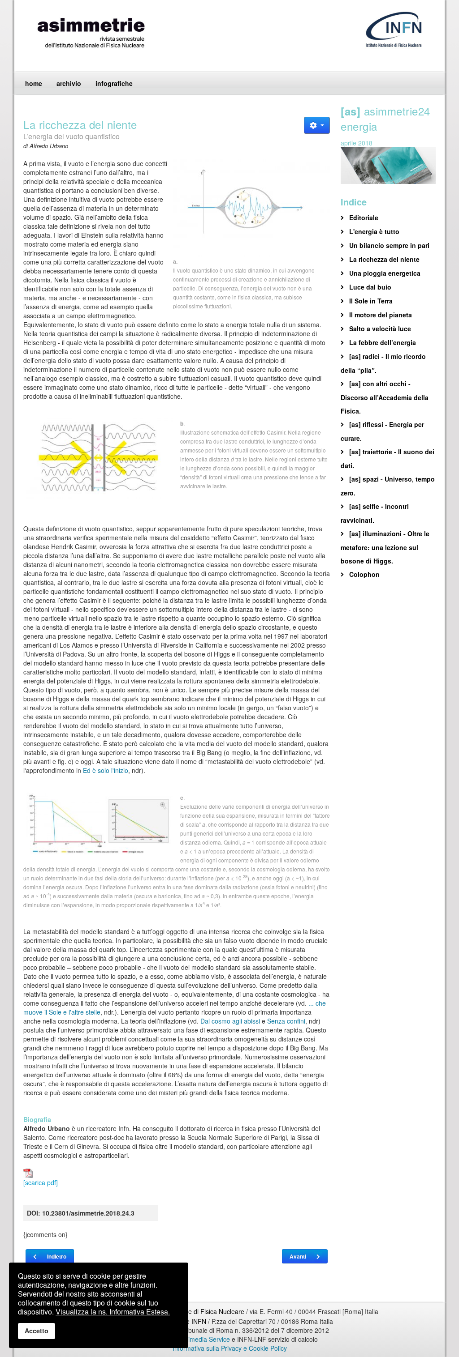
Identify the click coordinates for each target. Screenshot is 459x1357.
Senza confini (286, 1020)
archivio (68, 83)
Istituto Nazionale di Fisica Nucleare (194, 1311)
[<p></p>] (251, 207)
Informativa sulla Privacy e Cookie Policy (230, 1348)
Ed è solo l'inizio (105, 770)
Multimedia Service (203, 1339)
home (33, 83)
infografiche (114, 83)
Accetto (36, 1330)
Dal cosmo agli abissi (230, 1020)
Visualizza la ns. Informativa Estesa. (113, 1311)
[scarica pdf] (40, 1182)
